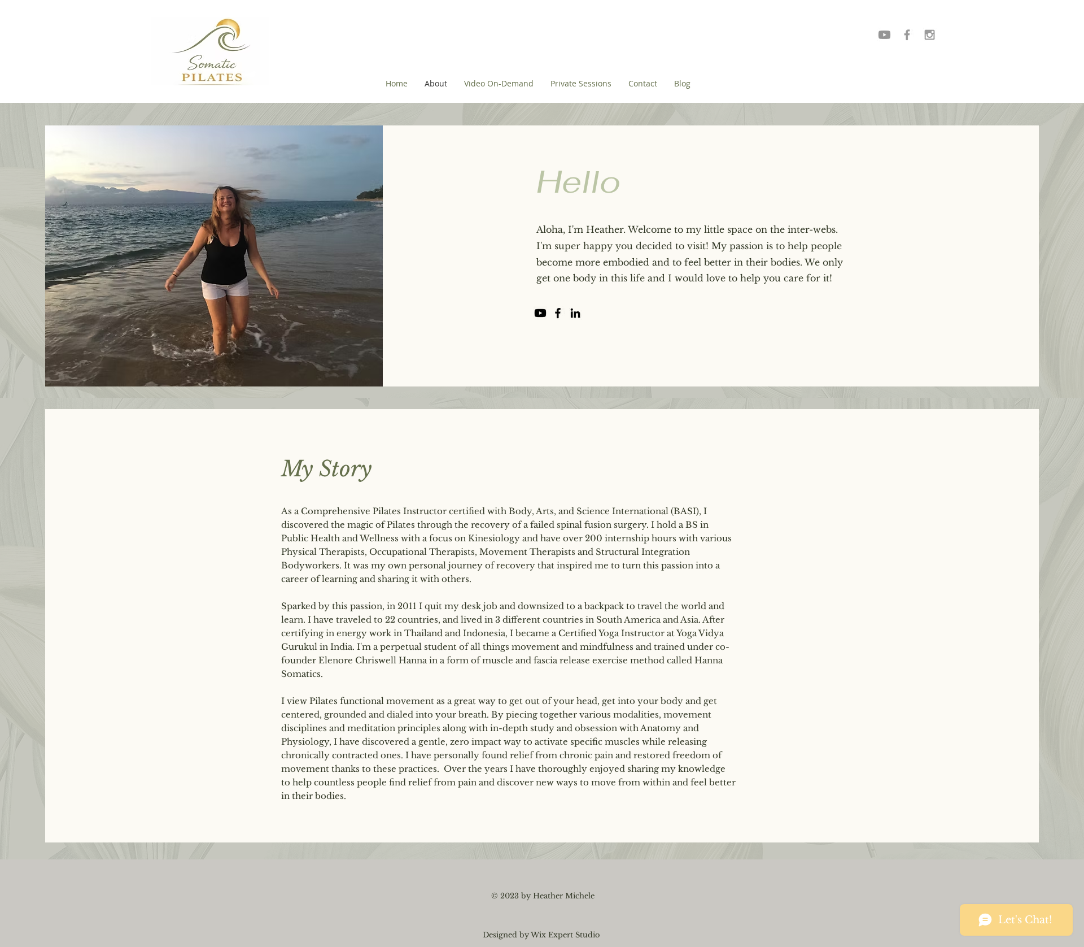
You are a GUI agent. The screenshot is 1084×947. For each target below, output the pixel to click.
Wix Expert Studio (565, 935)
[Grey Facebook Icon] (907, 35)
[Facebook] (558, 313)
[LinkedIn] (575, 313)
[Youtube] (884, 35)
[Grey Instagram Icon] (930, 35)
